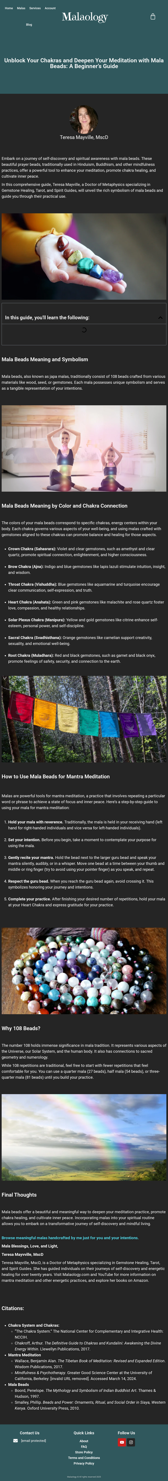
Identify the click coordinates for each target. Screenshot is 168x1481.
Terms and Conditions (84, 1458)
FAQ (84, 1447)
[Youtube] (122, 1442)
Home (9, 8)
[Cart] (153, 16)
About (84, 1441)
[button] (160, 317)
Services (35, 8)
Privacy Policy (84, 1463)
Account (50, 8)
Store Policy (84, 1452)
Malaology (85, 16)
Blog (29, 24)
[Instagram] (131, 1442)
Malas (21, 8)
